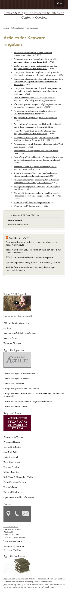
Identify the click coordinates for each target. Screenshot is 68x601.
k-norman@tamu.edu (12, 541)
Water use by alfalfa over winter (27, 206)
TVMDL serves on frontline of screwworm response (29, 257)
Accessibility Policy (12, 447)
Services (7, 328)
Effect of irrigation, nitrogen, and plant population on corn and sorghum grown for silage (37, 106)
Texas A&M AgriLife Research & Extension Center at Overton (34, 15)
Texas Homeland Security (14, 482)
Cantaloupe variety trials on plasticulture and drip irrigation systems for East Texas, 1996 (35, 60)
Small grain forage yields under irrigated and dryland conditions (37, 188)
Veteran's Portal (10, 487)
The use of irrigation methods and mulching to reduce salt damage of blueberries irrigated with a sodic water (37, 194)
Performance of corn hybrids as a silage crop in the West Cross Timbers (38, 145)
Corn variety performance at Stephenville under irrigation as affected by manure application (34, 99)
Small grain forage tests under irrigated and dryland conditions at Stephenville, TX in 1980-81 (36, 181)
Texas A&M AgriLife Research (17, 378)
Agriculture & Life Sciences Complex (19, 333)
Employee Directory (12, 343)
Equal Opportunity (11, 462)
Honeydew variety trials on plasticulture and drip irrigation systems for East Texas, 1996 (35, 132)
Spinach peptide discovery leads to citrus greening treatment (34, 262)
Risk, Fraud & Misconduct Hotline (18, 477)
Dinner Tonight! (15, 219)
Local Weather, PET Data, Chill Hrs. (23, 215)
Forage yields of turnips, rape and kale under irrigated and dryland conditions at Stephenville (37, 125)
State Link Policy (11, 452)
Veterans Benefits (11, 467)
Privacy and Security (12, 442)
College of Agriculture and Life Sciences (21, 388)
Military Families (11, 472)
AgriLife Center (10, 338)
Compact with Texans (13, 437)
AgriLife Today (19, 238)
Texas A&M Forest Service (15, 406)
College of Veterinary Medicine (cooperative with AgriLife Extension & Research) (34, 395)
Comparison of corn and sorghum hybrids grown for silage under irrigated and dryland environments (37, 74)
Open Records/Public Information (18, 497)
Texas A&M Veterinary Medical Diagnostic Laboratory (27, 401)
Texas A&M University (13, 383)
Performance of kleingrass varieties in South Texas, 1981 (36, 152)
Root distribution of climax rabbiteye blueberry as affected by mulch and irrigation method (35, 174)
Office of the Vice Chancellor (16, 323)
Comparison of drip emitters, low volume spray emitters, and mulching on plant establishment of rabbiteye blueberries (38, 81)
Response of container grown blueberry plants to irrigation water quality (35, 168)
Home (6, 27)
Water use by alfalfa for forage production (32, 202)
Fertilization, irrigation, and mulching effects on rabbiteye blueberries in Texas (35, 112)
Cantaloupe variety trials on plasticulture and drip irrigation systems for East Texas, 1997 (35, 67)
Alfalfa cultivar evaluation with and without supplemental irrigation (33, 54)
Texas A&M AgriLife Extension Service (20, 373)
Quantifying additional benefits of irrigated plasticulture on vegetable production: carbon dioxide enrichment (38, 158)
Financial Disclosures (12, 492)
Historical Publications (18, 224)
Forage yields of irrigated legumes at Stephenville (35, 117)
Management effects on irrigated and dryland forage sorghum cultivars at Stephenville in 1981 (36, 139)
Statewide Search (10, 457)
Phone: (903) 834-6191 (13, 546)
